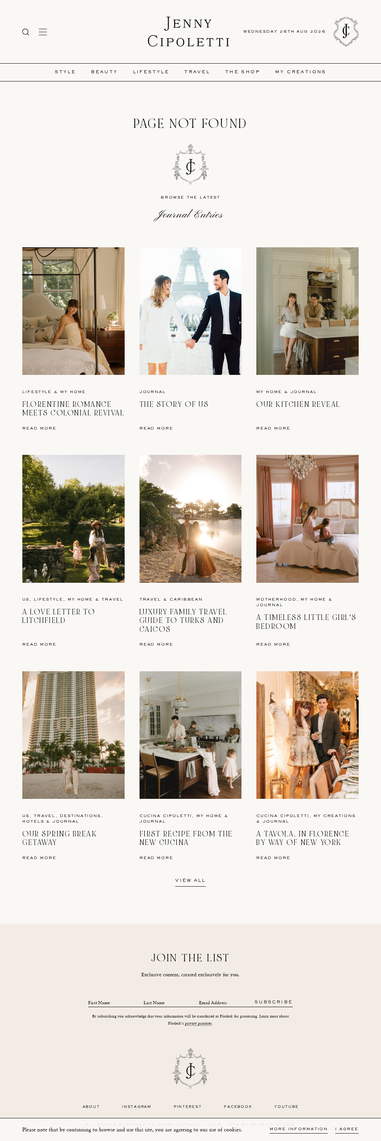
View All (190, 881)
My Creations (300, 72)
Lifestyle (151, 72)
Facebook (238, 1107)
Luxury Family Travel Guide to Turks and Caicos (183, 620)
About (91, 1107)
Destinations (80, 816)
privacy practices (198, 1023)
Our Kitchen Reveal (298, 404)
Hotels (33, 821)
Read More (39, 428)
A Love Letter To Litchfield (58, 616)
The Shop (242, 72)
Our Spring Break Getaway (59, 838)
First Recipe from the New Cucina (186, 838)
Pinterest (188, 1107)
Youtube (286, 1107)
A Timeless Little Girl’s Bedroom (306, 622)
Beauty (104, 72)
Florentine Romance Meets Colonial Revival (73, 409)
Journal (153, 392)
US (25, 599)
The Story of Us (174, 404)
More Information (299, 1129)
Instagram (136, 1107)
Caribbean (186, 599)
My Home (73, 392)
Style (65, 72)
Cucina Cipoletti (166, 816)
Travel (197, 72)
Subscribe (273, 1002)
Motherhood (276, 599)
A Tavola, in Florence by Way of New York (302, 838)
